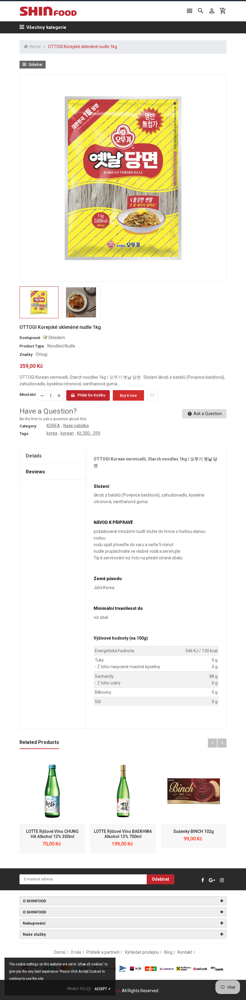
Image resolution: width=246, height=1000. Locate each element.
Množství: (28, 394)
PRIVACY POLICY (79, 989)
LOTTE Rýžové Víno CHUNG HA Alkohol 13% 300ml (52, 834)
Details (34, 456)
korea (51, 433)
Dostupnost (30, 337)
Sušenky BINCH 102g (193, 831)
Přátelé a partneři (102, 952)
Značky (26, 354)
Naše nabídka (76, 425)
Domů (59, 952)
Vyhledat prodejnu (141, 952)
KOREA (53, 425)
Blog (168, 952)
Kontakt (185, 952)
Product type (32, 346)
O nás (75, 952)
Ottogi (41, 354)
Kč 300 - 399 (88, 433)
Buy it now (128, 395)
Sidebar (35, 64)
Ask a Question (207, 413)
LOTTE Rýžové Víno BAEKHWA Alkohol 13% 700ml (123, 834)
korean (67, 433)
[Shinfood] (123, 968)
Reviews (35, 472)
